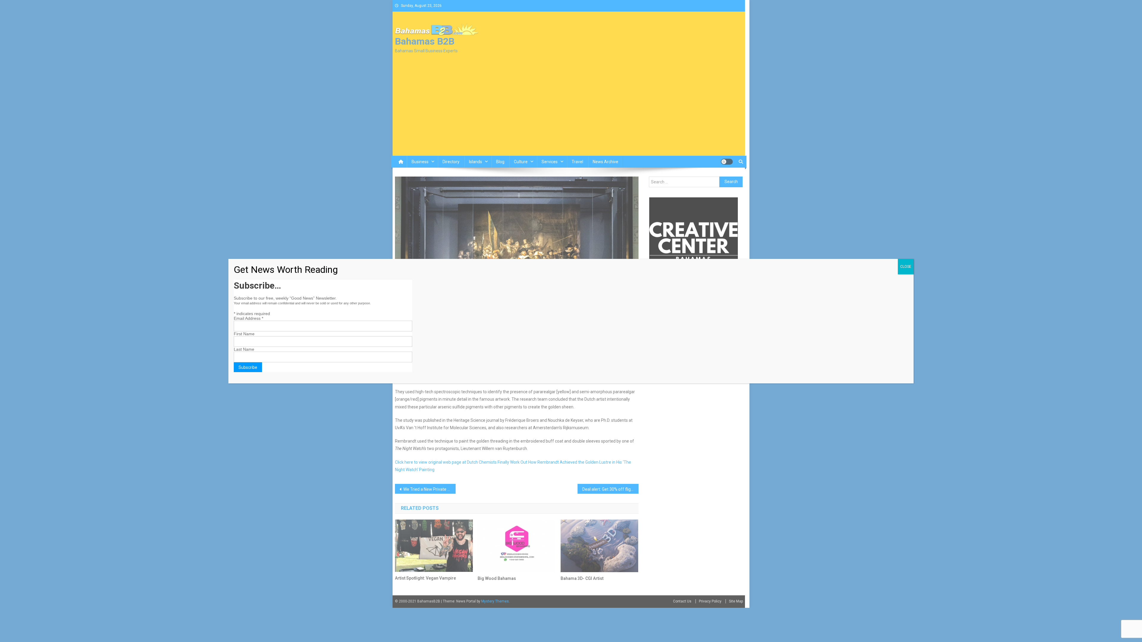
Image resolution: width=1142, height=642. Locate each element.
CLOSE (905, 267)
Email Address (248, 318)
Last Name (244, 349)
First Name (244, 333)
